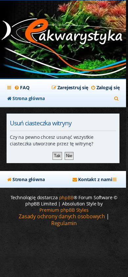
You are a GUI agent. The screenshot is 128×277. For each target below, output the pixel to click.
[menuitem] (21, 87)
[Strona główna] (63, 33)
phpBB (66, 197)
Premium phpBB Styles (63, 210)
